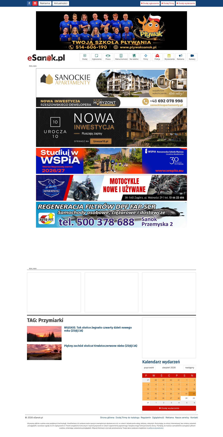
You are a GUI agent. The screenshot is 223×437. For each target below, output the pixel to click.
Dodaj (84, 59)
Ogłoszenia (96, 59)
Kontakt (194, 417)
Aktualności (60, 3)
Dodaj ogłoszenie (151, 3)
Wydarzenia (169, 59)
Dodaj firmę (168, 3)
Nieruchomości (121, 59)
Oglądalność (158, 417)
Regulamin (146, 417)
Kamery (192, 59)
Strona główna (107, 417)
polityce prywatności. (156, 428)
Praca (108, 59)
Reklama (45, 3)
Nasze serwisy (182, 417)
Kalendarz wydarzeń (161, 361)
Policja (157, 59)
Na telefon (134, 59)
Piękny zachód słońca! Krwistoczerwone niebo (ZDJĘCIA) (100, 346)
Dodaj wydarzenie (186, 3)
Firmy (145, 59)
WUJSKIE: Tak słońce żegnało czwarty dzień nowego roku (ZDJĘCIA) (98, 329)
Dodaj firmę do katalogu (128, 417)
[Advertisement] (111, 247)
